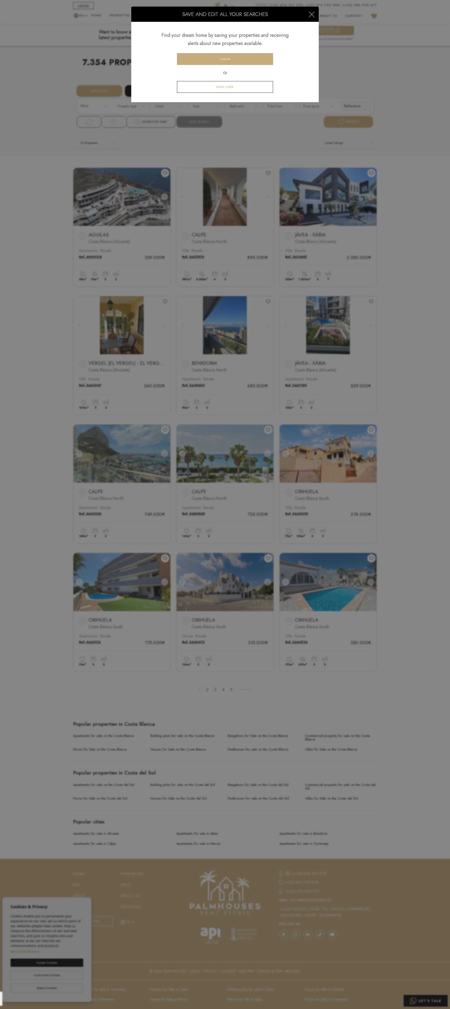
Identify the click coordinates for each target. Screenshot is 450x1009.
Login (225, 59)
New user (225, 87)
